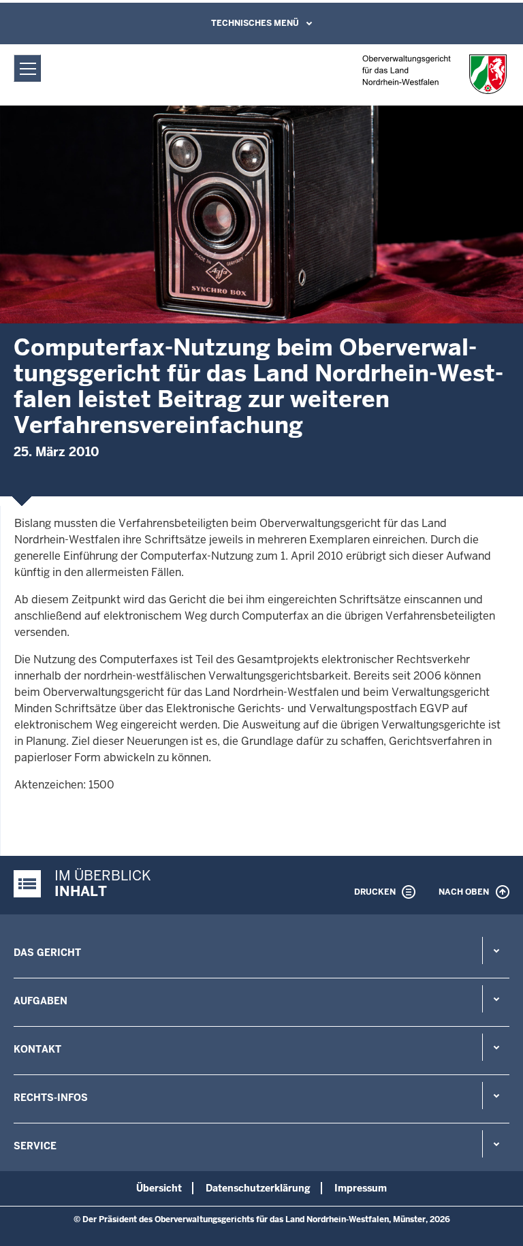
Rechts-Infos (51, 1097)
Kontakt (37, 1049)
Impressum (360, 1188)
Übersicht (159, 1188)
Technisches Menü (255, 23)
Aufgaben (40, 1001)
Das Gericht (47, 952)
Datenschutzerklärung (258, 1188)
